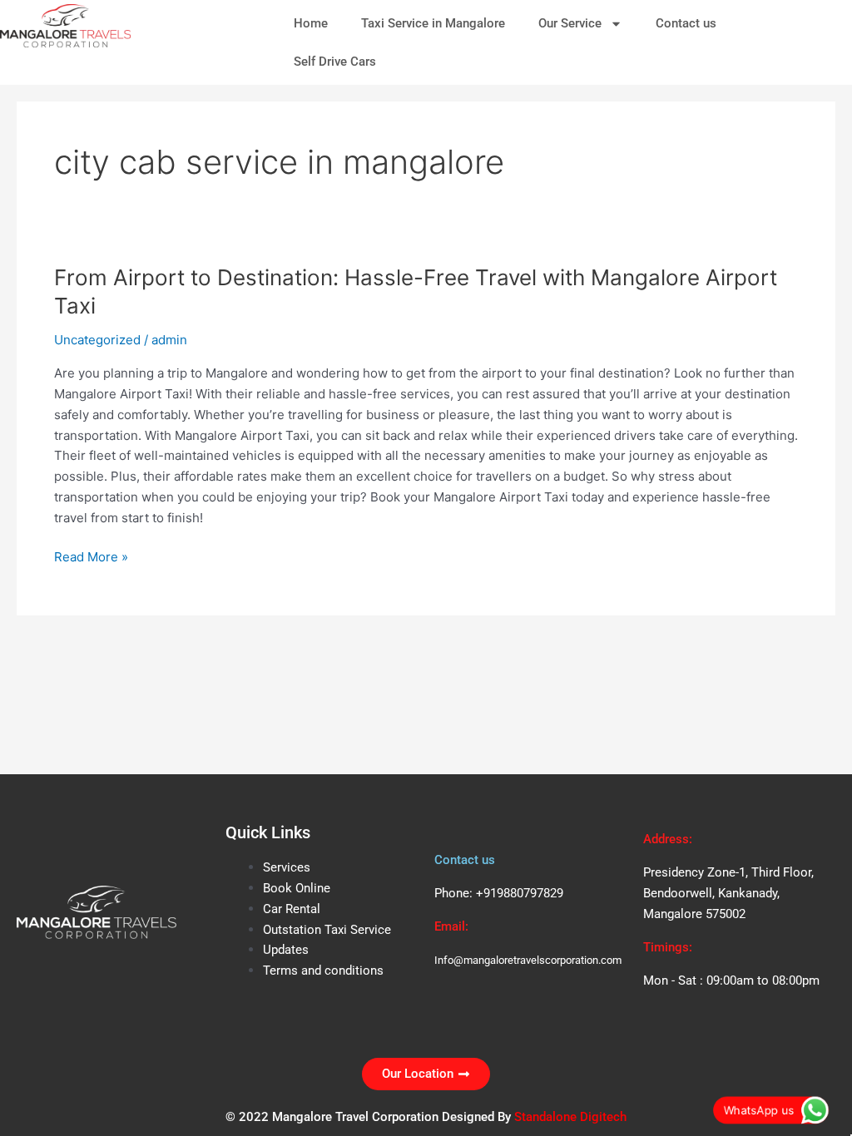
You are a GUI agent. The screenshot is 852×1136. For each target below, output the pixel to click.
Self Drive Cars (335, 61)
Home (311, 23)
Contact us (686, 23)
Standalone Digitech (570, 1116)
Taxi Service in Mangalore (433, 23)
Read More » (91, 556)
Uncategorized (97, 340)
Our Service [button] (570, 23)
